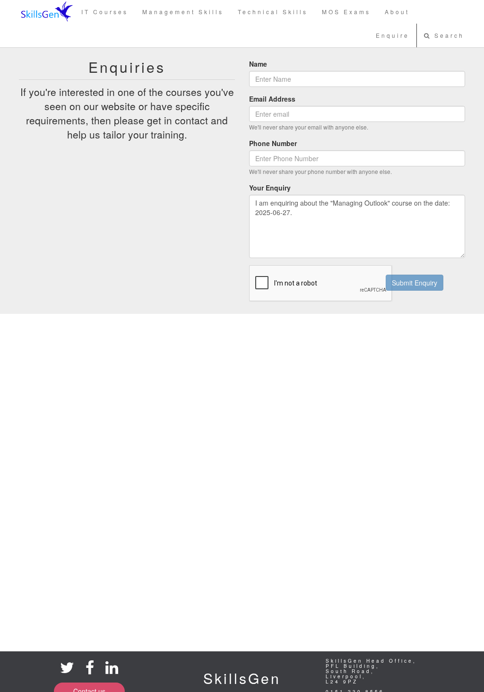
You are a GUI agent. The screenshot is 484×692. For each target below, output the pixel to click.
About (397, 12)
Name (258, 64)
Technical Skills (273, 12)
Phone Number (273, 143)
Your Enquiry (270, 187)
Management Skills (183, 12)
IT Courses (104, 12)
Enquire (392, 35)
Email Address (272, 99)
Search (447, 35)
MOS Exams (346, 12)
